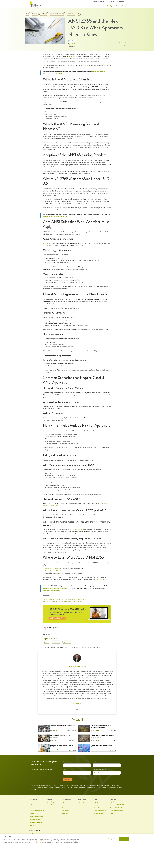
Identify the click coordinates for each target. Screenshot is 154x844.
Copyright (96, 802)
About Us (102, 1)
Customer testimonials (36, 819)
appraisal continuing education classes (55, 588)
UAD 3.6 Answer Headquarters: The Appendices (60, 736)
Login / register (82, 802)
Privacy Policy (38, 842)
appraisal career (55, 642)
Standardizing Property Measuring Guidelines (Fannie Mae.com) (63, 601)
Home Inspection (86, 6)
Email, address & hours (116, 810)
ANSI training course (76, 529)
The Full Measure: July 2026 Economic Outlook (101, 746)
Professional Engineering (57, 13)
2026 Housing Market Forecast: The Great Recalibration (61, 746)
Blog (108, 1)
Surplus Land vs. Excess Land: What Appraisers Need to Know (101, 726)
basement (47, 243)
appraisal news (67, 642)
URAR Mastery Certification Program (55, 216)
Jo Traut (54, 740)
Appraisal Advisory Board (37, 810)
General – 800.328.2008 (116, 808)
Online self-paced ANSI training (54, 571)
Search (79, 14)
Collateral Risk (119, 6)
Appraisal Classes (66, 802)
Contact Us (96, 1)
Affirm (31, 805)
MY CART (121, 1)
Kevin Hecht (73, 44)
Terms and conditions (100, 810)
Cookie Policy (97, 808)
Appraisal (67, 6)
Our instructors (34, 808)
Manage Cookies (98, 813)
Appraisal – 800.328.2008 (116, 802)
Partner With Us (50, 805)
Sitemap (32, 825)
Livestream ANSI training (52, 568)
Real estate (65, 805)
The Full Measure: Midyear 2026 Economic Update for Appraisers (102, 736)
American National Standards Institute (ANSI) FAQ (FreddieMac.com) (64, 599)
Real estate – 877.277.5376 (117, 805)
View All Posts (77, 704)
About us (32, 802)
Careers (32, 813)
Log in (112, 1)
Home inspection (66, 808)
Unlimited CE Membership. (51, 590)
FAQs (116, 1)
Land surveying (66, 810)
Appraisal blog (50, 802)
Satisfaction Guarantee (36, 822)
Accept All (123, 839)
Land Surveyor (98, 6)
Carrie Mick (55, 730)
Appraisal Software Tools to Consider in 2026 (62, 725)
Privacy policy (97, 805)
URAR (70, 56)
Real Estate (76, 6)
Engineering (108, 6)
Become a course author (36, 816)
